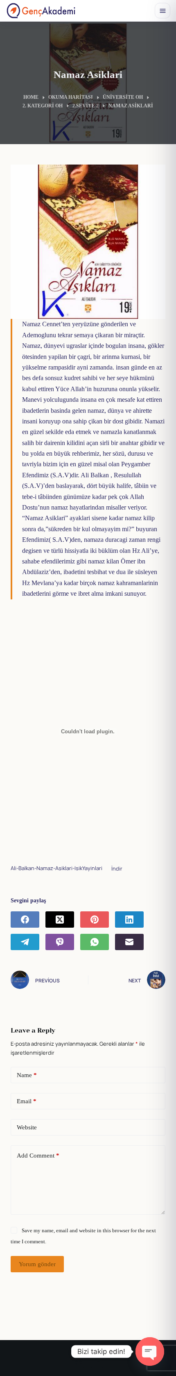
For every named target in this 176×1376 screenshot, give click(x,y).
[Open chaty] (149, 1351)
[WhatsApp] (94, 942)
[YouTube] (97, 1362)
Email (26, 1101)
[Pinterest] (94, 919)
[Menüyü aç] (162, 10)
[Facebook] (25, 919)
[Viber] (59, 942)
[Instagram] (78, 1362)
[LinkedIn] (129, 919)
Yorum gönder (37, 1264)
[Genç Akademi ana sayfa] (41, 10)
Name (27, 1075)
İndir (116, 868)
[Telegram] (25, 942)
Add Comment (38, 1155)
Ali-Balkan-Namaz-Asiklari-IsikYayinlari (56, 868)
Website (27, 1127)
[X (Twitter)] (59, 919)
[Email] (129, 942)
